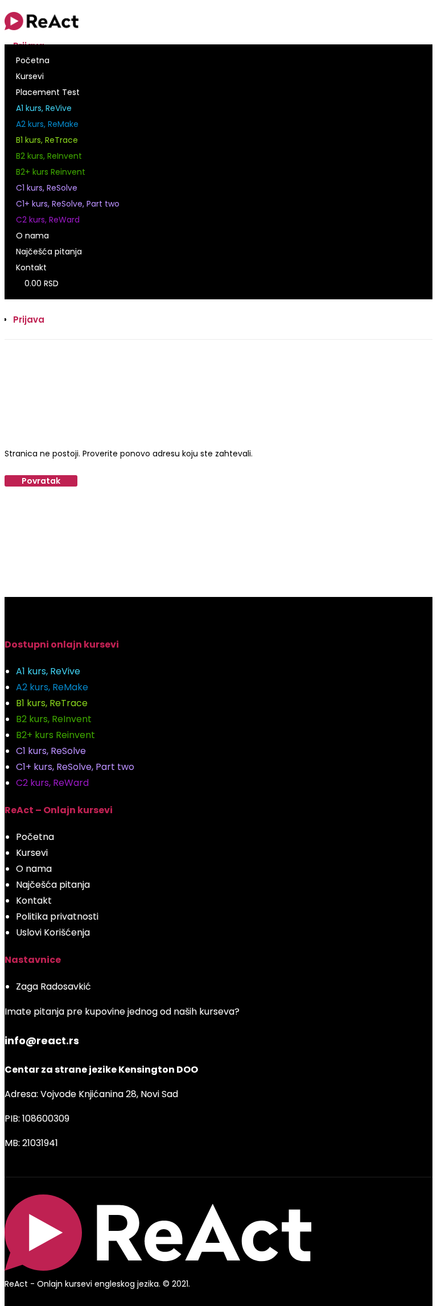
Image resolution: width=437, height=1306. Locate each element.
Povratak (41, 481)
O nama (32, 235)
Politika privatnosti (57, 916)
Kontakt (31, 267)
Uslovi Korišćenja (53, 932)
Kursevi (30, 76)
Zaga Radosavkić (53, 986)
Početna (33, 60)
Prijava (28, 320)
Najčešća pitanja (49, 251)
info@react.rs (42, 1040)
